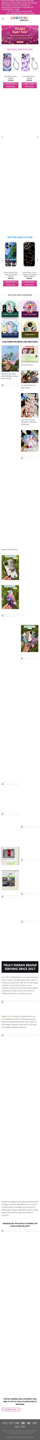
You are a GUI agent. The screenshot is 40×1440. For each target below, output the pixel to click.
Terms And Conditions (26, 1432)
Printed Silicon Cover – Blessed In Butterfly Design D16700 (29, 218)
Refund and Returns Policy (26, 1430)
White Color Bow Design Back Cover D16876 (10, 86)
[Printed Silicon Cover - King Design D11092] (29, 254)
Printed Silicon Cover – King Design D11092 (29, 273)
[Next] (37, 142)
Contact (11, 1430)
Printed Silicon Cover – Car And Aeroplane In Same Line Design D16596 (11, 275)
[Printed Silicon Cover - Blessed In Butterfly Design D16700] (29, 132)
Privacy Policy (11, 1432)
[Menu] (3, 18)
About (4, 1430)
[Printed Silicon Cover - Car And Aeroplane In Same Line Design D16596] (11, 254)
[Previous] (2, 142)
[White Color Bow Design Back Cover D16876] (11, 66)
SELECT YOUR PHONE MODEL (10, 95)
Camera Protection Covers (20, 1434)
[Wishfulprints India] (20, 18)
